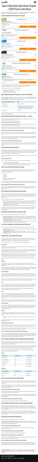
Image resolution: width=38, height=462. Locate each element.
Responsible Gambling (21, 458)
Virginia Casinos (10, 458)
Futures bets (3, 293)
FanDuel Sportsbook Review (6, 43)
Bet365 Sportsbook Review (6, 76)
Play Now (27, 26)
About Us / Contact (4, 458)
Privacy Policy (15, 458)
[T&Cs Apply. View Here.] (35, 32)
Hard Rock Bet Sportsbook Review (7, 54)
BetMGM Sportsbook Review (6, 21)
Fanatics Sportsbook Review (6, 32)
